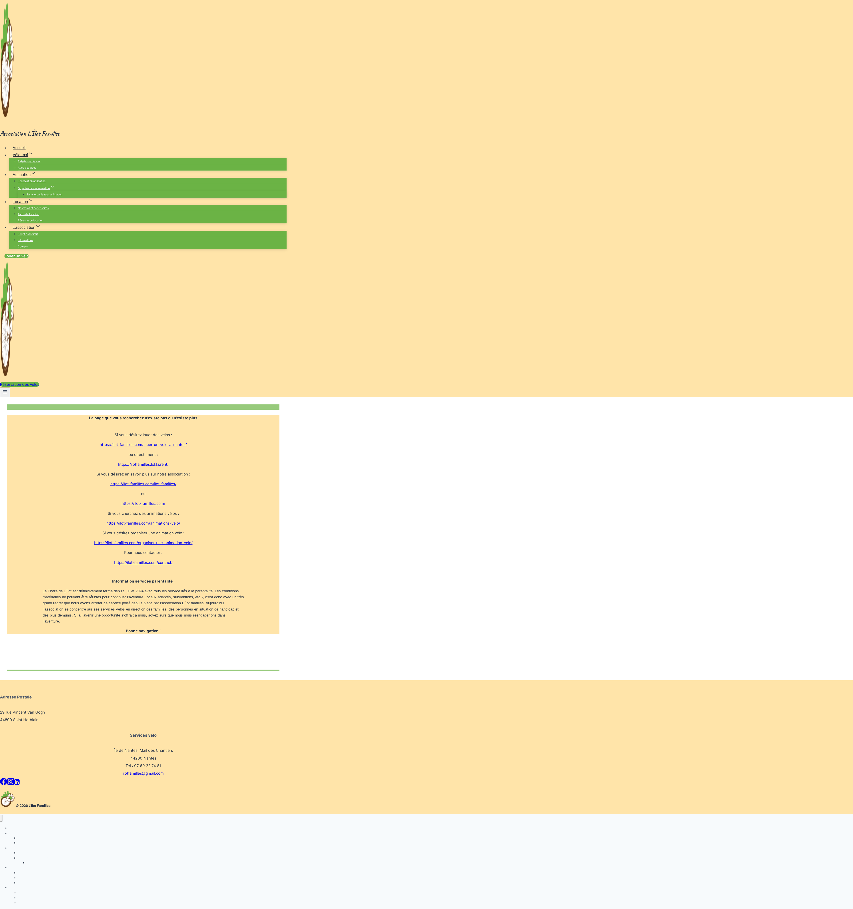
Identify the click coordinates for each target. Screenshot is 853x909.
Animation (16, 848)
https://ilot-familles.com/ (143, 503)
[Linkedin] (17, 783)
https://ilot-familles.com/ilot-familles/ (143, 484)
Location (15, 867)
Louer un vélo (16, 256)
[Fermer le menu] (1, 818)
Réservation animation (32, 181)
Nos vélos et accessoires (33, 208)
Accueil (19, 147)
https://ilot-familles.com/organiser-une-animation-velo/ (143, 543)
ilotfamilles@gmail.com (143, 773)
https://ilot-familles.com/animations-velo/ (143, 523)
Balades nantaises (29, 161)
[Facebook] (3, 783)
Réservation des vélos (19, 384)
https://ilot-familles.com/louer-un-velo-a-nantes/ (143, 444)
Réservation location (30, 220)
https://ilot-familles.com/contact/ (143, 562)
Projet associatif (28, 234)
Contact (23, 246)
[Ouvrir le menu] (5, 392)
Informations (25, 240)
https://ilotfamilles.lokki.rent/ (143, 464)
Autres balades (27, 167)
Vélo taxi (15, 833)
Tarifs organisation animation (44, 194)
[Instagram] (10, 783)
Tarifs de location (28, 214)
